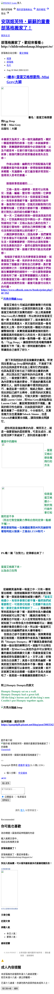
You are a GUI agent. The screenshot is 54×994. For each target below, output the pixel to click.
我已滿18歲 (6, 988)
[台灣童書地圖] (9, 906)
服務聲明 (30, 955)
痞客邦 (21, 765)
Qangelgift (5, 749)
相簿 (9, 58)
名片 (9, 65)
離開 (16, 988)
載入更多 (5, 783)
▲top (3, 778)
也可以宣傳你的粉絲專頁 (9, 909)
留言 (27, 765)
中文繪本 (22, 773)
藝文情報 (23, 53)
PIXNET (13, 953)
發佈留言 (5, 800)
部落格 (10, 62)
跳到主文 (5, 35)
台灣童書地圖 (5, 869)
